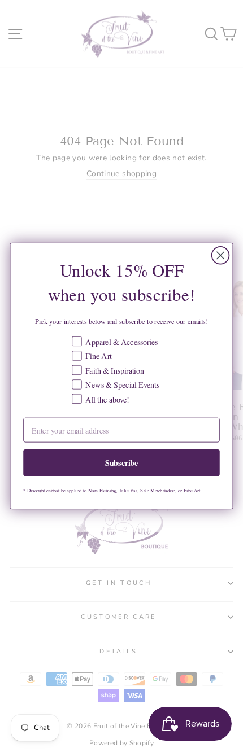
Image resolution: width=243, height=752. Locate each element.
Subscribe (121, 462)
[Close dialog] (220, 255)
